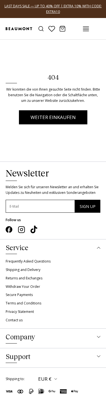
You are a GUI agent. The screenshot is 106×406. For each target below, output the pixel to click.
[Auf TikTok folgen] (34, 230)
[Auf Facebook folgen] (9, 229)
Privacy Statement (20, 311)
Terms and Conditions (23, 303)
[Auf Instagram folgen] (21, 229)
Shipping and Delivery (23, 269)
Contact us (14, 320)
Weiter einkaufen (53, 117)
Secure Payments (19, 294)
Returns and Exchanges (24, 278)
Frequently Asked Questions (28, 261)
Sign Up (88, 206)
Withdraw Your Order (23, 286)
